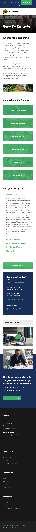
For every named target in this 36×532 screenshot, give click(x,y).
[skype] (13, 309)
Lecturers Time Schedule (11, 463)
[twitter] (17, 309)
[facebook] (7, 309)
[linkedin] (10, 309)
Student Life (7, 488)
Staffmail (16, 2)
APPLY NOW (26, 2)
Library (5, 460)
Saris (10, 2)
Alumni (6, 2)
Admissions (7, 457)
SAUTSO (6, 481)
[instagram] (20, 309)
